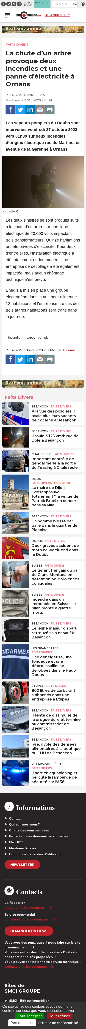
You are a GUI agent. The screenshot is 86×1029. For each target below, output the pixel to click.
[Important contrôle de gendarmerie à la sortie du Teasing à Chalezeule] (15, 460)
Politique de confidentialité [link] (58, 1023)
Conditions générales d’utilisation (36, 854)
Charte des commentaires (29, 830)
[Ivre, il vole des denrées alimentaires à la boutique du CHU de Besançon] (15, 745)
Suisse (37, 565)
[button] (75, 4)
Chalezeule (41, 454)
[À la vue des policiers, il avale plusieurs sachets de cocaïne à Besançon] (15, 412)
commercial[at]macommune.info (30, 919)
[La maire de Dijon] (15, 485)
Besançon (40, 406)
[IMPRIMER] (49, 109)
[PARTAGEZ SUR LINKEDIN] (30, 109)
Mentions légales (22, 848)
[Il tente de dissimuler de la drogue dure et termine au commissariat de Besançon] (15, 716)
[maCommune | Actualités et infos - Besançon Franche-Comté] (28, 15)
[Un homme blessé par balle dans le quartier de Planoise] (15, 522)
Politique (62, 483)
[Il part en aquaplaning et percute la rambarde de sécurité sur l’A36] (15, 770)
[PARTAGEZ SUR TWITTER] (20, 109)
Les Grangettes (45, 648)
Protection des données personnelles (38, 836)
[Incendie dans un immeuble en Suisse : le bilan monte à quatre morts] (15, 600)
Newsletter (22, 865)
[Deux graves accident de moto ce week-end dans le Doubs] (15, 547)
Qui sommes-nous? (24, 824)
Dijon (36, 479)
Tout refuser (59, 1016)
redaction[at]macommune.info (28, 907)
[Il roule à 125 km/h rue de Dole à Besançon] (15, 437)
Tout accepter (30, 1016)
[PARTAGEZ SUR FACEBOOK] (10, 109)
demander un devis (28, 931)
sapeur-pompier (38, 337)
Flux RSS (16, 842)
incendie (14, 337)
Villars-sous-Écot (47, 764)
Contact (15, 818)
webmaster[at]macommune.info (29, 966)
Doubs (37, 541)
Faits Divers (17, 45)
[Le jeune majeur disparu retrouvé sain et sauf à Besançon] (15, 629)
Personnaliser (22, 1022)
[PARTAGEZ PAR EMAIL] (39, 109)
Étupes (38, 685)
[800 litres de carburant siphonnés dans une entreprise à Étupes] (15, 691)
